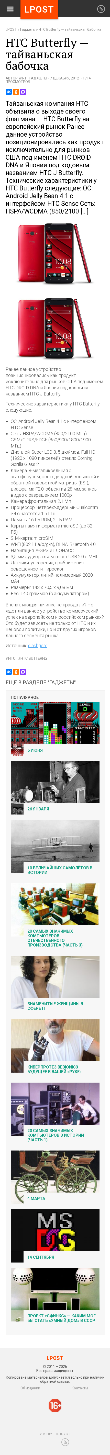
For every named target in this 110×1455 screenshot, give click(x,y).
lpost (39, 9)
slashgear (37, 645)
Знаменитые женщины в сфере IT (55, 1006)
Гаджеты (27, 29)
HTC (11, 658)
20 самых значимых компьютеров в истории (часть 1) (55, 1135)
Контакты (80, 1388)
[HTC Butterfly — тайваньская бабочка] (55, 285)
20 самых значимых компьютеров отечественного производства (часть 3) (55, 938)
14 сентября (40, 1257)
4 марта (36, 1198)
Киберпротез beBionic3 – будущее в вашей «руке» (54, 1069)
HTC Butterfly (34, 658)
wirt (22, 78)
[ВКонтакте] (9, 92)
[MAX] (23, 92)
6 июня (35, 750)
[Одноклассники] (16, 92)
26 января (38, 809)
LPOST (11, 29)
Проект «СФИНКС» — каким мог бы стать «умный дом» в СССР (61, 1318)
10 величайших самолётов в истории (59, 870)
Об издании (30, 1388)
